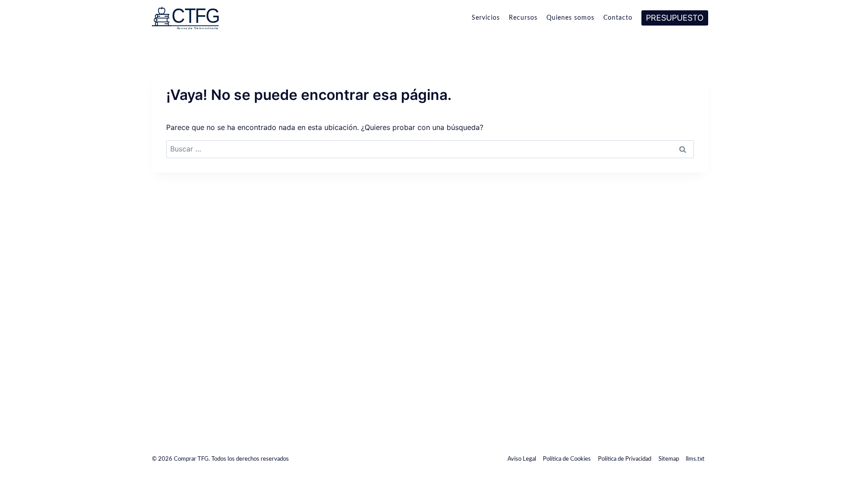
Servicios (486, 18)
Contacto (617, 18)
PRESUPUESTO (675, 17)
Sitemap (668, 459)
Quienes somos (570, 18)
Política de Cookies (567, 459)
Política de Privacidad (624, 459)
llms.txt (695, 459)
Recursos (523, 18)
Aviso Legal (521, 459)
